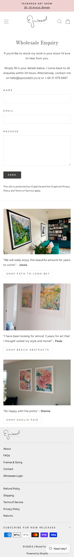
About (7, 448)
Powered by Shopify (37, 553)
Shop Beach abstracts (27, 349)
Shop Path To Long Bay (28, 273)
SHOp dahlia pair (22, 419)
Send (12, 175)
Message (11, 131)
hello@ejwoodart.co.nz (25, 78)
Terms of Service (24, 190)
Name (8, 90)
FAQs (6, 455)
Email (8, 110)
